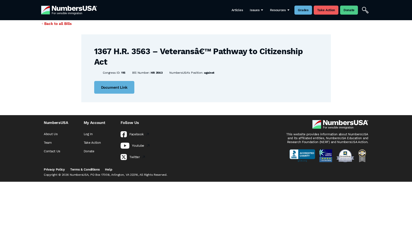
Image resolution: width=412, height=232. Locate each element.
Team (48, 143)
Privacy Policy (54, 169)
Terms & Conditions (85, 169)
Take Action (92, 143)
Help (108, 169)
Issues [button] (254, 10)
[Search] (365, 10)
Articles (237, 10)
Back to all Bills (58, 23)
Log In (88, 134)
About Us (51, 134)
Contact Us (52, 151)
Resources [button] (278, 10)
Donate (89, 151)
